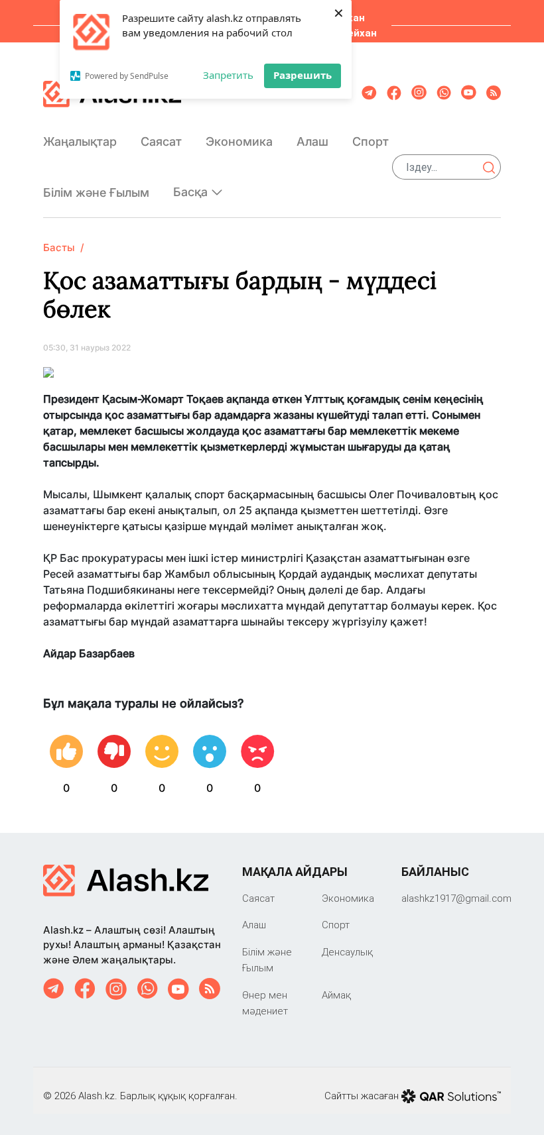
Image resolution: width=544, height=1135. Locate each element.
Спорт (370, 141)
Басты (59, 247)
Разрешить (302, 74)
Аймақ (336, 995)
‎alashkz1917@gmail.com (456, 898)
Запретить (228, 74)
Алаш (312, 141)
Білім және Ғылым (96, 192)
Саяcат (161, 141)
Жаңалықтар (80, 141)
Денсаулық (347, 952)
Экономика (239, 141)
